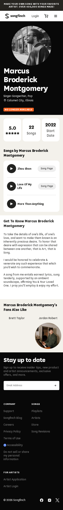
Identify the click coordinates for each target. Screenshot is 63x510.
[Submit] (55, 385)
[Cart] (46, 16)
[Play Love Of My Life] (11, 186)
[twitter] (57, 500)
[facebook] (42, 500)
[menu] (56, 16)
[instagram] (49, 500)
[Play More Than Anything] (11, 203)
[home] (15, 16)
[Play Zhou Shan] (11, 168)
